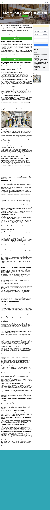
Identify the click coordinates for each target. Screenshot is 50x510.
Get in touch (25, 15)
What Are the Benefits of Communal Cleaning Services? (40, 60)
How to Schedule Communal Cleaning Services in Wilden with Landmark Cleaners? (41, 63)
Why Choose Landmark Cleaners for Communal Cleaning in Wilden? (40, 54)
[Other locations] (45, 2)
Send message (41, 45)
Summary (36, 69)
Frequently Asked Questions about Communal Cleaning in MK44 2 (40, 67)
